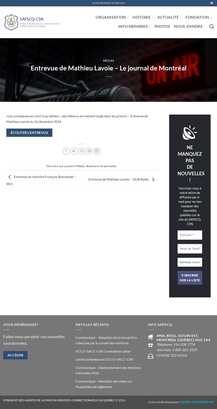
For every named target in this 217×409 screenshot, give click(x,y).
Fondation (197, 17)
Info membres (133, 26)
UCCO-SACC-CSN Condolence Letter (103, 351)
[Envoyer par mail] (81, 151)
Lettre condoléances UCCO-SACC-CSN (104, 359)
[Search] (211, 26)
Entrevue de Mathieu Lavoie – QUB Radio (119, 179)
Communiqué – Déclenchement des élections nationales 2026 (108, 370)
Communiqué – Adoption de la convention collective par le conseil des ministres (106, 340)
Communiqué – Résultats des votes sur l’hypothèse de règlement (103, 384)
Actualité (168, 17)
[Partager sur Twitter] (73, 151)
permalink (110, 166)
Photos (162, 26)
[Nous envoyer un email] (211, 3)
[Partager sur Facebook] (66, 151)
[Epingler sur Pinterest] (89, 151)
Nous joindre (188, 26)
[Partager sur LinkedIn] (96, 151)
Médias (108, 60)
